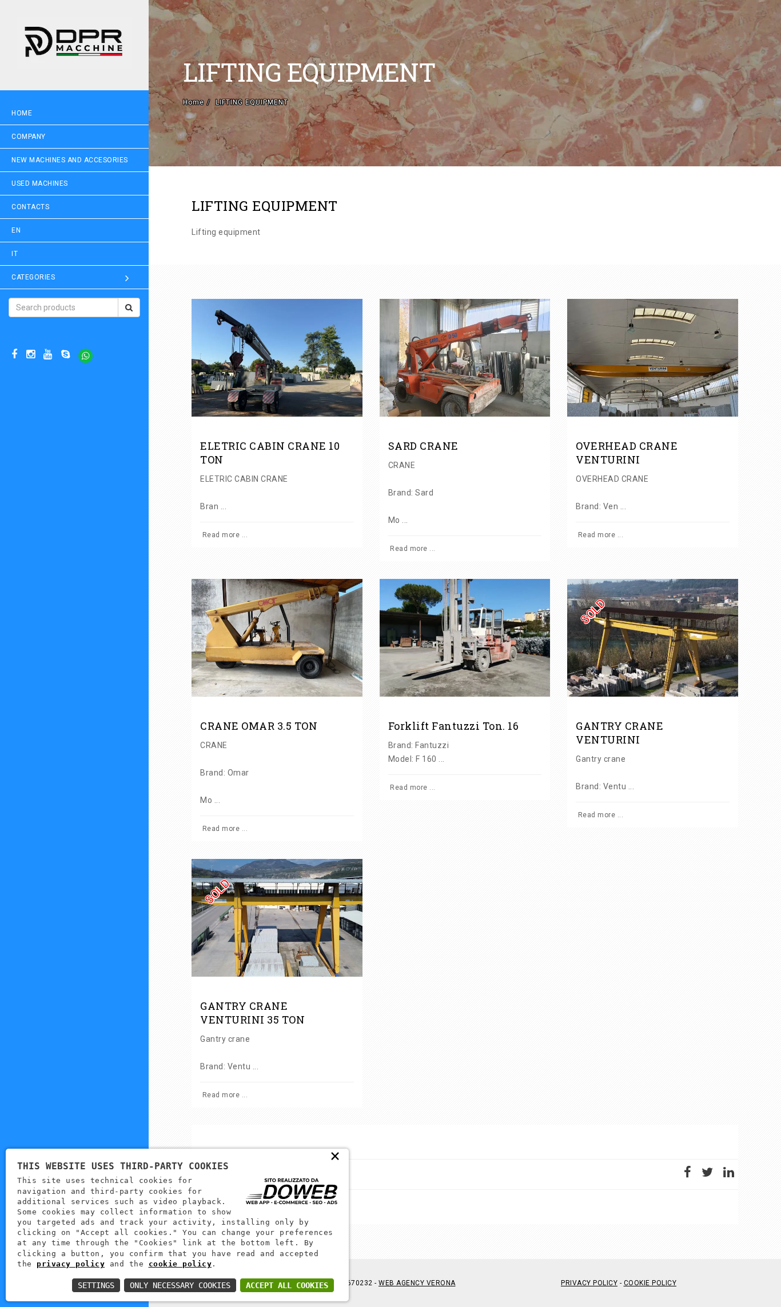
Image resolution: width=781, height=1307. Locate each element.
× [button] (335, 1155)
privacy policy (71, 1264)
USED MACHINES (39, 183)
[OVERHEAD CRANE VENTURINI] (652, 358)
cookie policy (180, 1264)
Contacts (30, 207)
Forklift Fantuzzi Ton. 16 (453, 726)
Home (21, 113)
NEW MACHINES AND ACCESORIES (69, 160)
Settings (96, 1285)
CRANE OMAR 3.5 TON (258, 726)
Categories (33, 277)
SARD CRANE (423, 446)
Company (28, 137)
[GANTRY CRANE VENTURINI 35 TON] (277, 918)
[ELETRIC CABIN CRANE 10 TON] (277, 358)
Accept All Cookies (287, 1285)
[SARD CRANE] (465, 358)
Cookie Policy (650, 1283)
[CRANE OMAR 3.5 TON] (277, 638)
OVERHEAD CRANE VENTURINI (627, 452)
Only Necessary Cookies (180, 1285)
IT (14, 254)
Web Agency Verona (417, 1283)
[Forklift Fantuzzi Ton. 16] (465, 638)
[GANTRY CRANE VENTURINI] (652, 638)
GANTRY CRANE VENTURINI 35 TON (252, 1012)
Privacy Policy (589, 1283)
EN (16, 230)
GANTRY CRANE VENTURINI (619, 732)
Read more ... (224, 535)
